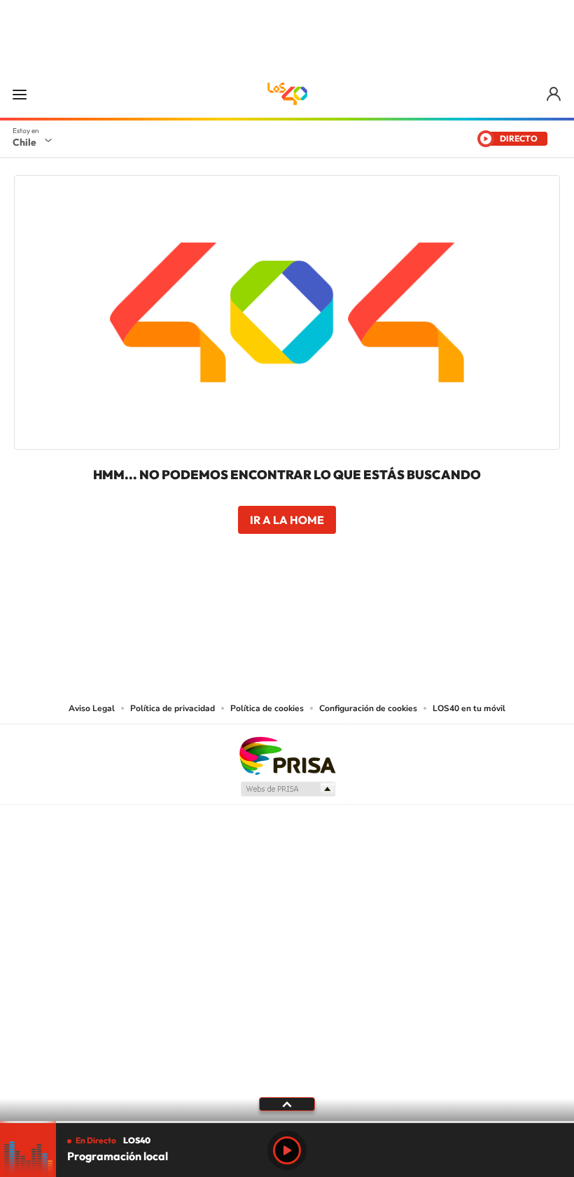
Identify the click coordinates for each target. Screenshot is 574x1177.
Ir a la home (287, 520)
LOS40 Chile (287, 93)
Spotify (343, 614)
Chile (24, 142)
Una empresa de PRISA (287, 755)
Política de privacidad (172, 708)
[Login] (554, 94)
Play (287, 1150)
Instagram (231, 614)
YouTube (259, 614)
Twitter (287, 614)
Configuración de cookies (368, 708)
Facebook (315, 614)
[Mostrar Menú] (19, 93)
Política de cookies (267, 708)
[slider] (287, 1122)
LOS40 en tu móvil (469, 708)
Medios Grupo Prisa (287, 788)
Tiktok (203, 614)
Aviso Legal (92, 708)
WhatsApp (371, 614)
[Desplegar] (287, 1103)
